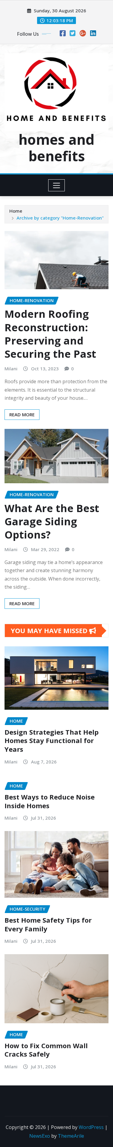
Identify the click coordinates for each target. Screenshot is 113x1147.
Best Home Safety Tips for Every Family (48, 924)
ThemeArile (71, 1136)
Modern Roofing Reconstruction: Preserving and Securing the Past (50, 334)
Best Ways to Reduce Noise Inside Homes (50, 801)
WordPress (91, 1127)
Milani (11, 369)
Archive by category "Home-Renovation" (60, 218)
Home (15, 211)
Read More (22, 414)
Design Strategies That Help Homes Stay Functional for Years (52, 740)
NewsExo (39, 1136)
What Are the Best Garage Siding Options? (52, 521)
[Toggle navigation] (56, 185)
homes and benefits (56, 147)
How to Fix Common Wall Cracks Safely (46, 1050)
